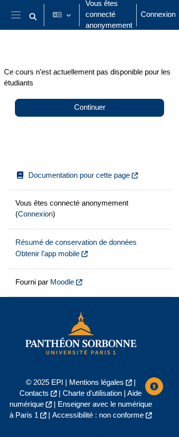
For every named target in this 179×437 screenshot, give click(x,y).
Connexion (158, 14)
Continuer (89, 107)
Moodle (62, 282)
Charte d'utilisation (92, 393)
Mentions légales (96, 382)
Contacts (34, 393)
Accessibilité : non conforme (98, 415)
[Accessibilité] (154, 386)
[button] (33, 17)
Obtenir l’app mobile (47, 254)
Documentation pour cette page (79, 175)
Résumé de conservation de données (76, 242)
